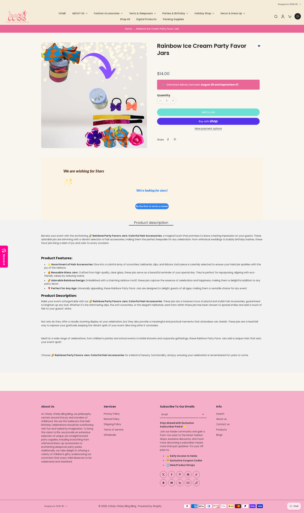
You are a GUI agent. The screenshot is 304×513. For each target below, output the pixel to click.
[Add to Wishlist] (259, 46)
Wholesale (110, 435)
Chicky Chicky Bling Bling (122, 506)
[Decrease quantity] (160, 100)
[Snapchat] (163, 482)
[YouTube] (171, 482)
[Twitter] (163, 474)
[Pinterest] (179, 474)
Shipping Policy (112, 424)
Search (220, 413)
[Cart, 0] (289, 16)
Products (221, 429)
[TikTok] (196, 474)
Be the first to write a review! (152, 206)
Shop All (125, 19)
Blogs (219, 435)
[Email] (188, 482)
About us (221, 419)
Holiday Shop (203, 13)
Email (165, 414)
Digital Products (146, 19)
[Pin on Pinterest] (174, 139)
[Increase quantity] (173, 100)
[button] (208, 112)
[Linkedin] (179, 482)
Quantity (163, 95)
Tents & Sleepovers (141, 13)
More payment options (208, 128)
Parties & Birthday (173, 13)
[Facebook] (171, 474)
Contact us (223, 424)
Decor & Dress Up (231, 13)
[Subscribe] (203, 414)
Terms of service (114, 429)
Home (128, 28)
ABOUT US (78, 13)
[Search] (275, 16)
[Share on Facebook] (168, 139)
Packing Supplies (173, 19)
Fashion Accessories (107, 13)
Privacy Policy (112, 413)
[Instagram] (188, 474)
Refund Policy (112, 419)
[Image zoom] (94, 95)
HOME (62, 13)
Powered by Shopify (150, 506)
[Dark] (297, 16)
